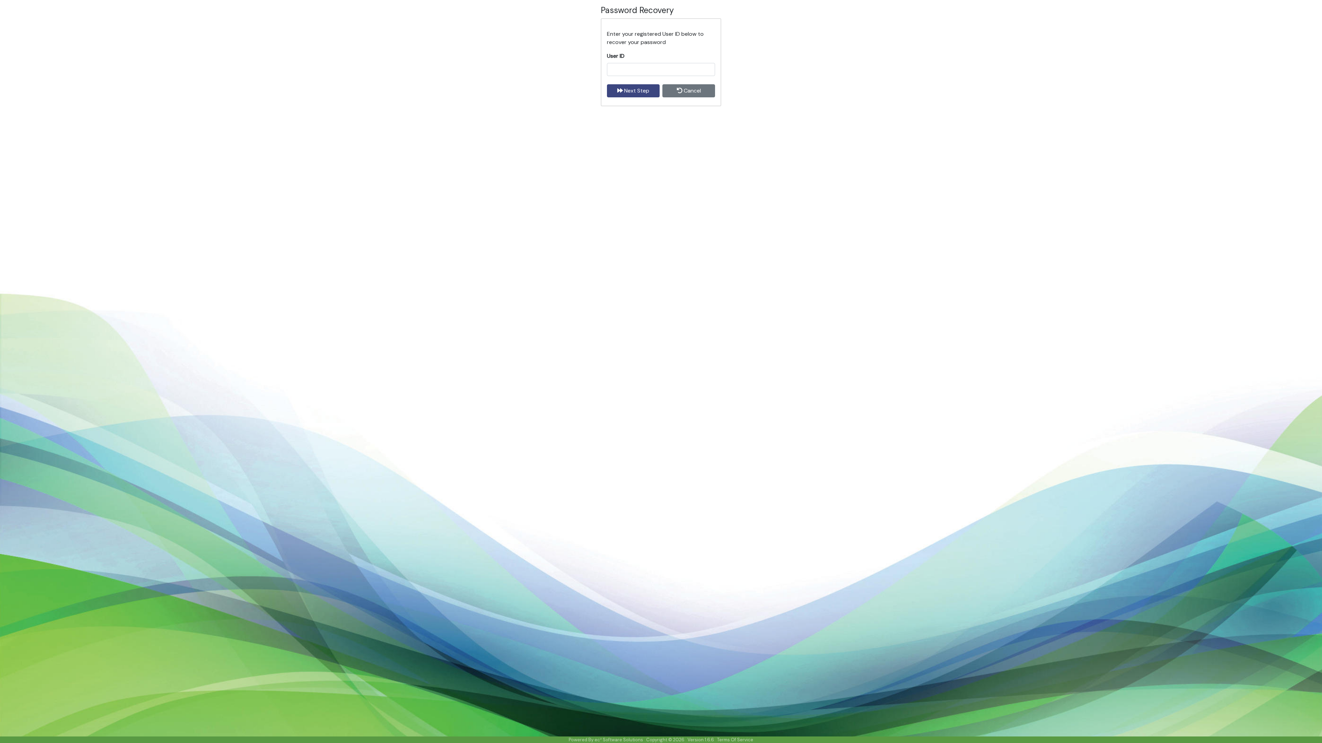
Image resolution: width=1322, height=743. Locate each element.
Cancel (691, 90)
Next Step (636, 90)
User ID (616, 56)
